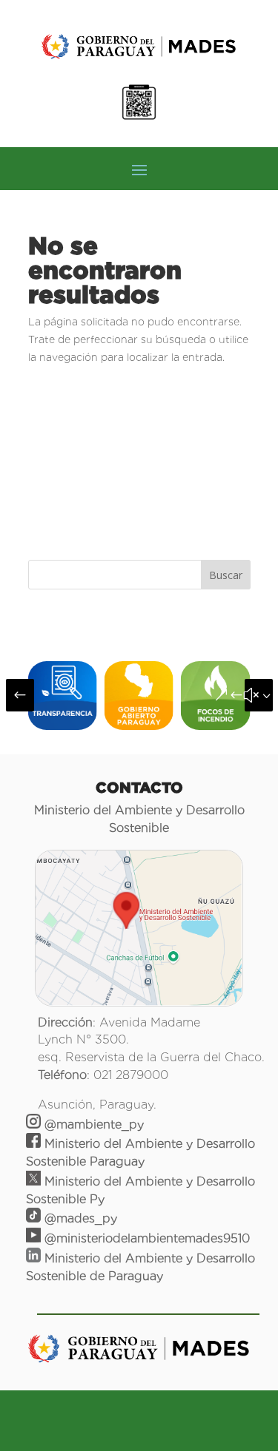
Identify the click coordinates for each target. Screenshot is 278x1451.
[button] (20, 695)
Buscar (225, 575)
